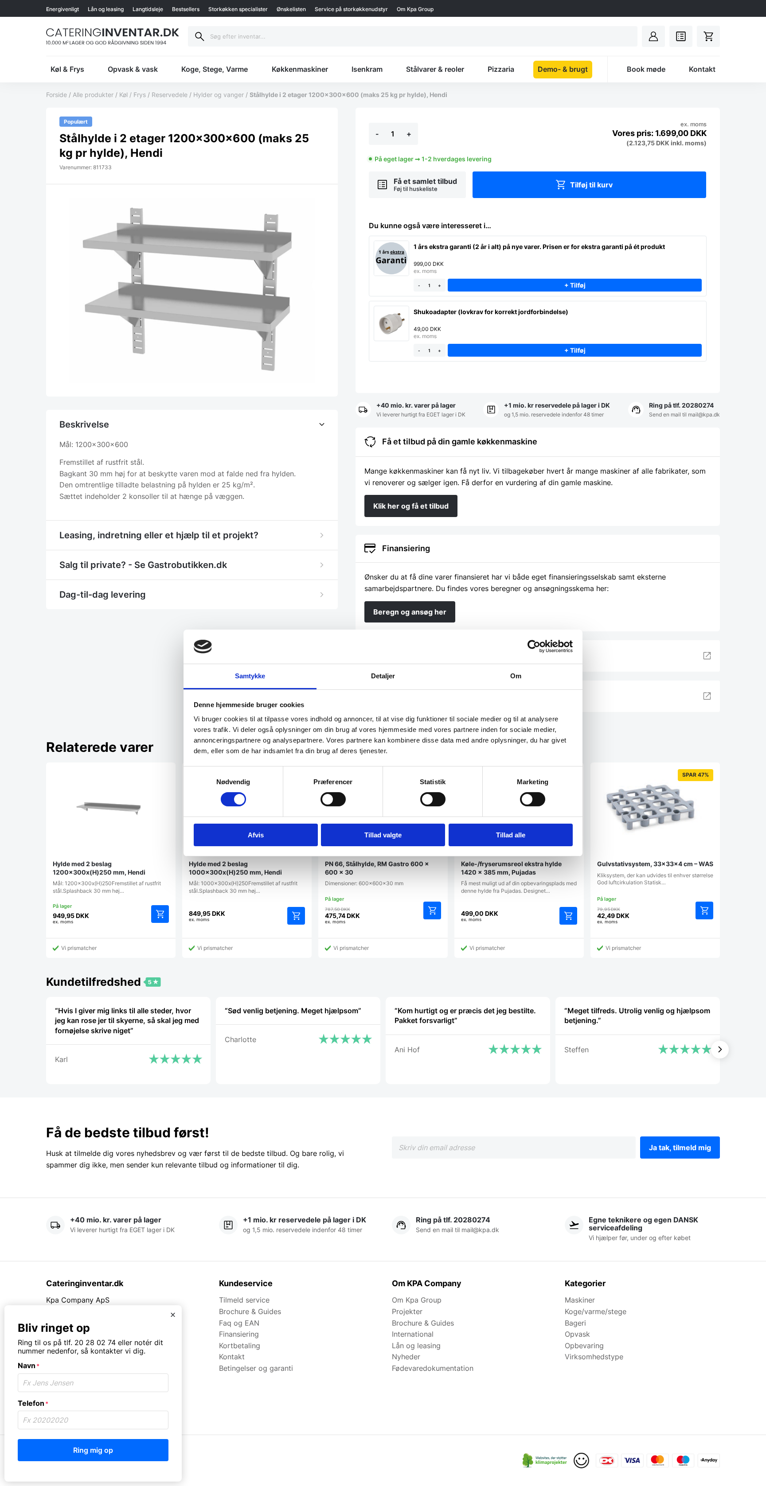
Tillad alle (510, 835)
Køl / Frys (132, 94)
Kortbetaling (239, 1345)
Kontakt (702, 69)
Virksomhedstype (594, 1356)
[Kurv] (708, 36)
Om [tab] (515, 676)
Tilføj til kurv (591, 184)
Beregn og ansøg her (409, 611)
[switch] (333, 799)
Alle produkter (93, 94)
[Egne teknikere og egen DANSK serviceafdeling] (642, 1229)
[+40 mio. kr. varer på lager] (410, 410)
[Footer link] (545, 1460)
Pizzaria (501, 69)
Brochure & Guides (250, 1311)
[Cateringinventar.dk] (112, 36)
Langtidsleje (148, 9)
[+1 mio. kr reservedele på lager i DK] (546, 410)
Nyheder (406, 1356)
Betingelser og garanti (256, 1368)
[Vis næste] (720, 1049)
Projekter (407, 1311)
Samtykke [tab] (250, 676)
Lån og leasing (106, 9)
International (413, 1334)
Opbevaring (584, 1345)
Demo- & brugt (563, 69)
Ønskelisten (291, 9)
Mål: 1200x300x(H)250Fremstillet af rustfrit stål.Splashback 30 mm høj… (107, 877)
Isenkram (367, 69)
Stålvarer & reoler (435, 69)
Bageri (575, 1323)
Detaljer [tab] (383, 676)
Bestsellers (185, 9)
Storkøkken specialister (238, 9)
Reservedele (170, 94)
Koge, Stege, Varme (214, 69)
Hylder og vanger (218, 94)
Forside (56, 94)
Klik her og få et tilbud (411, 506)
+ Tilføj (574, 285)
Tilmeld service (244, 1299)
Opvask (577, 1334)
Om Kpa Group (415, 9)
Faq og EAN (239, 1323)
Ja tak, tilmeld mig (680, 1147)
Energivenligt (62, 9)
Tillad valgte (383, 835)
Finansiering (239, 1334)
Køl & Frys (67, 69)
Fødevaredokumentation (432, 1368)
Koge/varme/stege (595, 1311)
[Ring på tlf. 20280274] (674, 410)
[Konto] (653, 36)
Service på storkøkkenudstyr (351, 9)
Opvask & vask (133, 69)
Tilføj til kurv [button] (160, 914)
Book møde (646, 69)
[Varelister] (680, 36)
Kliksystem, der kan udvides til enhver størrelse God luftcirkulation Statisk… (655, 828)
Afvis (256, 835)
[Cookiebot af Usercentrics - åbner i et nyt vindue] (534, 646)
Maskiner (580, 1299)
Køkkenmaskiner (300, 69)
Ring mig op (93, 1450)
